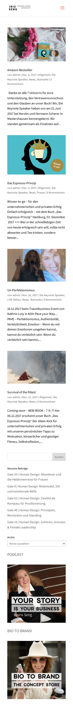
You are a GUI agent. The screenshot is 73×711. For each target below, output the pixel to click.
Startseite (42, 79)
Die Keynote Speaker (52, 295)
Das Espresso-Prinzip (21, 183)
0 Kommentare (56, 192)
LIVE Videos (14, 299)
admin (16, 75)
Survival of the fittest (21, 392)
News (32, 79)
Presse (41, 192)
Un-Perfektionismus (21, 290)
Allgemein (44, 75)
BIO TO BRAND (19, 630)
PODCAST (15, 554)
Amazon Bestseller (19, 70)
